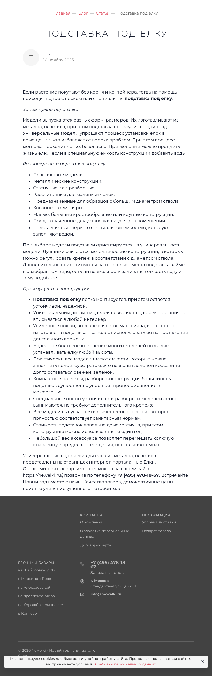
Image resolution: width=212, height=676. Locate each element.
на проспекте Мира (36, 596)
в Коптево (27, 613)
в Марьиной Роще (35, 579)
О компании (91, 522)
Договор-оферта (95, 545)
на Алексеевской (34, 587)
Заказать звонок (107, 572)
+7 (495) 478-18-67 (138, 475)
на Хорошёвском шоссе (40, 605)
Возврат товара (156, 531)
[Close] (202, 662)
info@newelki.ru (106, 594)
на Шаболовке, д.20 (36, 570)
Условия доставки (159, 522)
